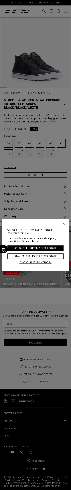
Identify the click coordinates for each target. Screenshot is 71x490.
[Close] (64, 223)
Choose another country (35, 262)
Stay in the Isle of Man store (35, 256)
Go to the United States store (35, 248)
